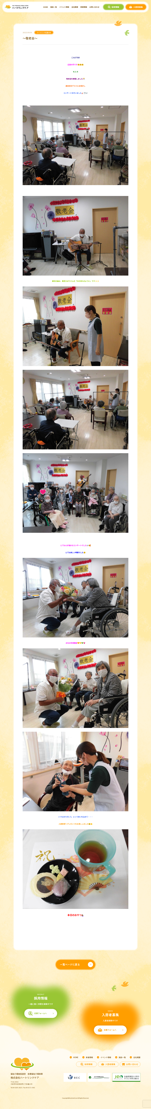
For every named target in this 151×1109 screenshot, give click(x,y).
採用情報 (115, 7)
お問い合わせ (94, 7)
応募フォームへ (40, 1013)
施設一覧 (53, 7)
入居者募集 (138, 7)
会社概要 (74, 7)
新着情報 (83, 7)
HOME (45, 7)
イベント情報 (64, 7)
